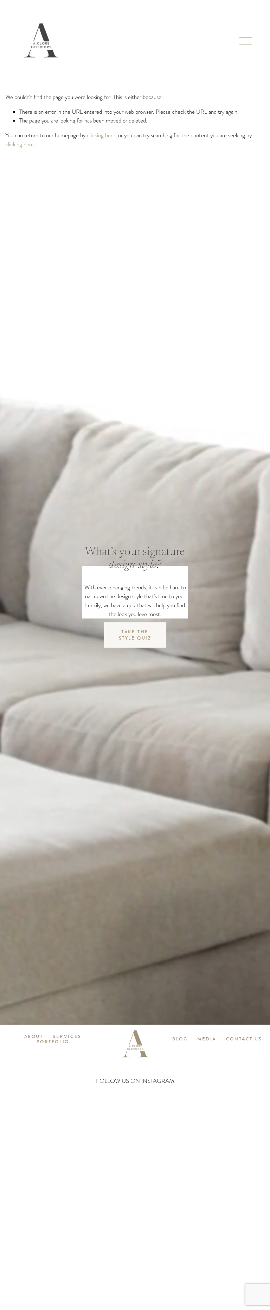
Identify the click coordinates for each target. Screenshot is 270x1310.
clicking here (101, 135)
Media (206, 1039)
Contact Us (244, 1039)
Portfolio (53, 1042)
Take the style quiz (135, 635)
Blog (179, 1039)
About (33, 1036)
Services (67, 1036)
